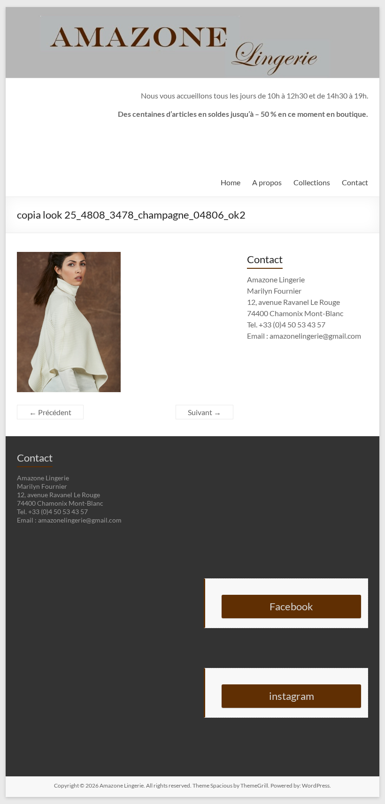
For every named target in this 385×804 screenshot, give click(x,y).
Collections (311, 182)
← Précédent (50, 412)
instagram (291, 696)
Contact (355, 182)
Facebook (291, 606)
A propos (267, 182)
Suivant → (204, 412)
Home (230, 182)
